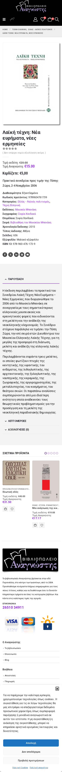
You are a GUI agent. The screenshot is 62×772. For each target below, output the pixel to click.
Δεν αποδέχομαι (31, 751)
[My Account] (35, 19)
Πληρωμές (10, 681)
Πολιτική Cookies (20, 768)
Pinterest (22, 254)
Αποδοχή (31, 743)
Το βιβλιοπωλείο (13, 648)
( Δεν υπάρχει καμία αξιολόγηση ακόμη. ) (24, 152)
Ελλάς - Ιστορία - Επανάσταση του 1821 (19, 505)
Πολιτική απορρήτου (39, 768)
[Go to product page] (16, 481)
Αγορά (5, 525)
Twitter (10, 254)
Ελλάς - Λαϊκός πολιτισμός (33, 201)
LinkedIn (16, 254)
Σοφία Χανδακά (27, 213)
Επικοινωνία (10, 654)
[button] (57, 688)
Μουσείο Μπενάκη (25, 209)
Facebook (5, 254)
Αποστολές (10, 675)
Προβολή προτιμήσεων (31, 760)
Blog (7, 660)
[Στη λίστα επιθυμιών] (12, 525)
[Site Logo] (31, 6)
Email (27, 254)
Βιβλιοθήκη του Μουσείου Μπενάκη (30, 222)
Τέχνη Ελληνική (11, 205)
